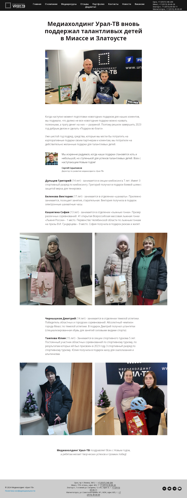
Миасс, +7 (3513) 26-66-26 (164, 4)
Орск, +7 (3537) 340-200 (163, 2)
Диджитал (90, 6)
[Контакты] (180, 490)
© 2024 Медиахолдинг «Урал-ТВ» (19, 487)
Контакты (113, 4)
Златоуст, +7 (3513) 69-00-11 (165, 6)
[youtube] (169, 490)
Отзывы (84, 4)
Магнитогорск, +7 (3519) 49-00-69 (167, 9)
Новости (126, 4)
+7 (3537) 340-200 (105, 482)
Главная (37, 4)
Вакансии (139, 4)
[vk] (164, 490)
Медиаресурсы (69, 4)
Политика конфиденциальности (20, 491)
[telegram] (174, 490)
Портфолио (98, 4)
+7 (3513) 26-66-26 (108, 485)
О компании (51, 4)
